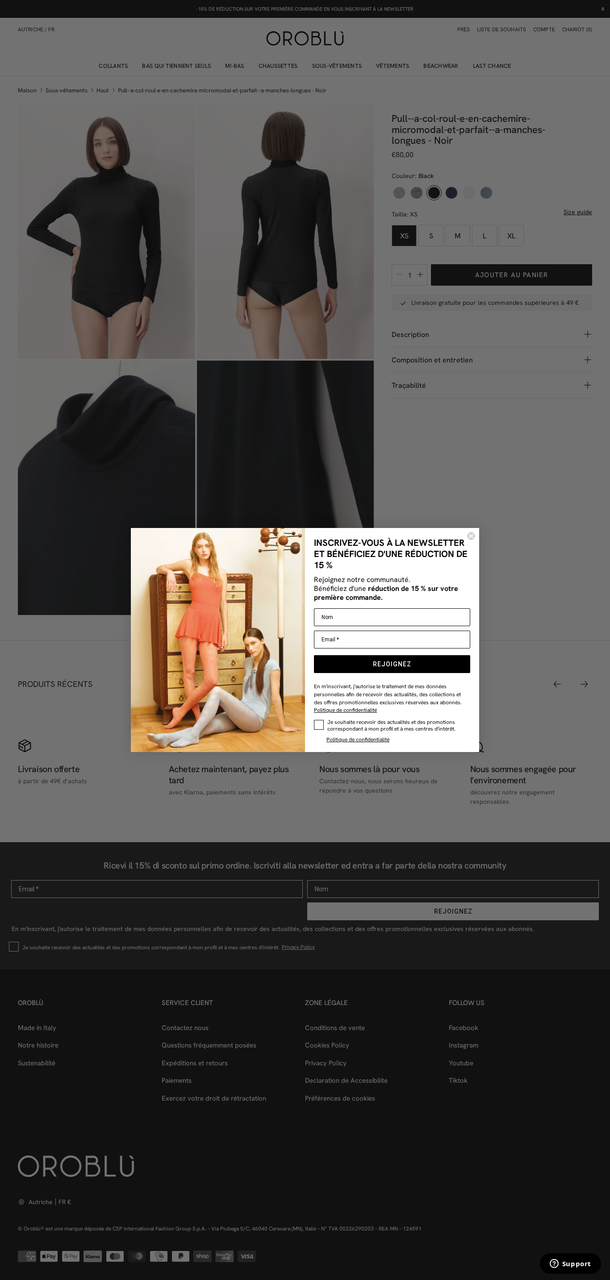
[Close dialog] (471, 536)
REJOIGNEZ (392, 664)
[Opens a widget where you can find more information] (570, 1264)
